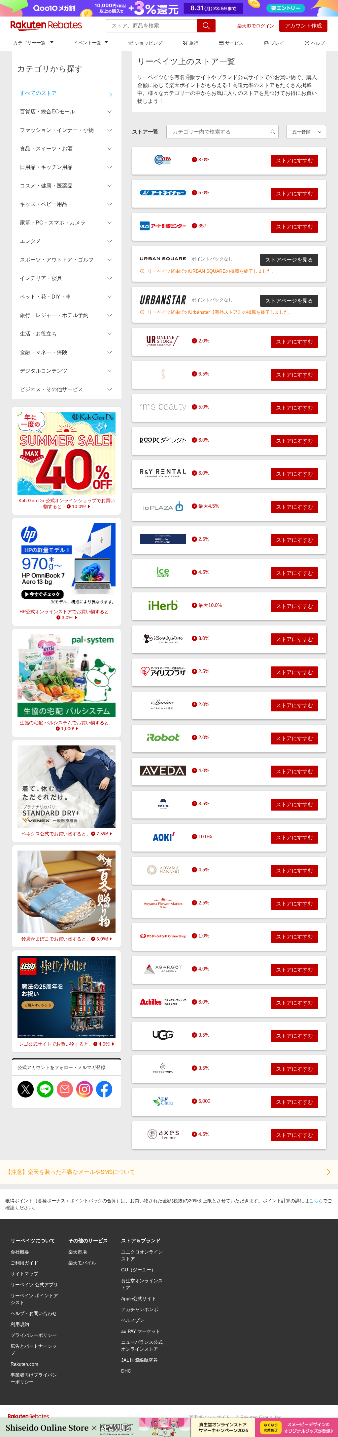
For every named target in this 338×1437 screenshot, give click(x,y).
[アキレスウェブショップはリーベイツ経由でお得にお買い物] (163, 1002)
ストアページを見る (289, 259)
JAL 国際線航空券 (139, 1360)
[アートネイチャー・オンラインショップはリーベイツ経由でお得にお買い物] (163, 193)
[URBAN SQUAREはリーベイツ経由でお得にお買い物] (163, 259)
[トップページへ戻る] (46, 26)
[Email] (65, 1089)
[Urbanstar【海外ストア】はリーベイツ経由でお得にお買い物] (163, 300)
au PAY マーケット (140, 1331)
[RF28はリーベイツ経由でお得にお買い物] (163, 374)
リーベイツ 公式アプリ (34, 1284)
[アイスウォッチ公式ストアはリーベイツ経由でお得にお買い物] (163, 572)
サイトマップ (24, 1273)
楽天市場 (77, 1252)
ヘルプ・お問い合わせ (34, 1313)
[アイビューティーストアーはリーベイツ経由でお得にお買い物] (163, 638)
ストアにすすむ (294, 160)
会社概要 (20, 1252)
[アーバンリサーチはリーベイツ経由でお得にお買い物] (163, 341)
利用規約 (20, 1324)
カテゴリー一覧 (29, 42)
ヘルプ (318, 43)
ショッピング (148, 43)
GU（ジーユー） (138, 1269)
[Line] (45, 1089)
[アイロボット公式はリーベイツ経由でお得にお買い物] (163, 737)
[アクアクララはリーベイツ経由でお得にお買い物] (163, 1101)
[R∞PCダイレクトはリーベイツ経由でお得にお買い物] (163, 440)
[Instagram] (84, 1089)
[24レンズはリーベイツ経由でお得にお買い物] (163, 160)
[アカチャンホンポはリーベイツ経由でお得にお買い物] (163, 936)
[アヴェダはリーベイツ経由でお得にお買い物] (163, 771)
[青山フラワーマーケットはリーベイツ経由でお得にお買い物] (163, 903)
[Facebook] (104, 1089)
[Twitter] (25, 1089)
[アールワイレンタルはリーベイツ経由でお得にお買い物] (163, 473)
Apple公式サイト (138, 1298)
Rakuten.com (24, 1364)
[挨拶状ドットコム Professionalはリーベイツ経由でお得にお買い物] (163, 539)
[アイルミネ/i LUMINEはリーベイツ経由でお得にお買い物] (163, 704)
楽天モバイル (82, 1262)
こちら (316, 1200)
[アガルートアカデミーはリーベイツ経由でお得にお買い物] (163, 969)
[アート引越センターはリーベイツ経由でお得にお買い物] (163, 226)
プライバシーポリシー (34, 1335)
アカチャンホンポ (139, 1309)
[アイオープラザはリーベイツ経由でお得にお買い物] (163, 506)
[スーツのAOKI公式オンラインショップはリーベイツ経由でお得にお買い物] (163, 837)
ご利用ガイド (24, 1262)
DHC (126, 1371)
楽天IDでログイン (255, 25)
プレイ (277, 43)
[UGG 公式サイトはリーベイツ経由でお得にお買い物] (163, 1035)
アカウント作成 (303, 25)
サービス (234, 43)
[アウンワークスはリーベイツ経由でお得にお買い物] (163, 804)
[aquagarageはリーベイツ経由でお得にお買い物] (163, 1068)
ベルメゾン (132, 1320)
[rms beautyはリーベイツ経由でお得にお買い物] (163, 407)
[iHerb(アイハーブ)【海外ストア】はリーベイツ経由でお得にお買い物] (163, 605)
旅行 (193, 43)
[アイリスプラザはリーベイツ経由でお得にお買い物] (163, 671)
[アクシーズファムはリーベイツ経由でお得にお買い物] (163, 1134)
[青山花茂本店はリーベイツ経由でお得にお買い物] (163, 870)
